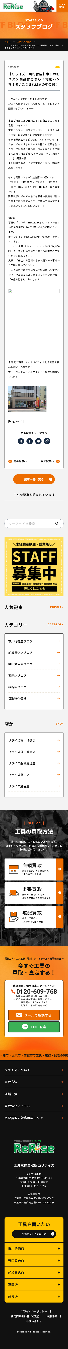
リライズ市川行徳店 (21, 740)
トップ (8, 41)
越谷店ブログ (17, 687)
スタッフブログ (24, 41)
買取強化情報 (17, 698)
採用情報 (52, 1316)
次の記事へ (47, 461)
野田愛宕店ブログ (20, 664)
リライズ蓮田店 (18, 775)
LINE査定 (38, 1026)
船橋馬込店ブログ (20, 652)
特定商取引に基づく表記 (25, 1316)
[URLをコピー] (47, 441)
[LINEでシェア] (38, 441)
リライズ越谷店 (18, 786)
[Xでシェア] (21, 441)
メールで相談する (38, 1015)
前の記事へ (20, 461)
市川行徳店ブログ (20, 641)
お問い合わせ (34, 1321)
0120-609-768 (36, 991)
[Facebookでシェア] (29, 441)
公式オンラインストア (34, 1233)
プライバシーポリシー (34, 1311)
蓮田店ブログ (17, 675)
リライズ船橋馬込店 (21, 763)
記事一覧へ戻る (34, 479)
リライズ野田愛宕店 (21, 752)
